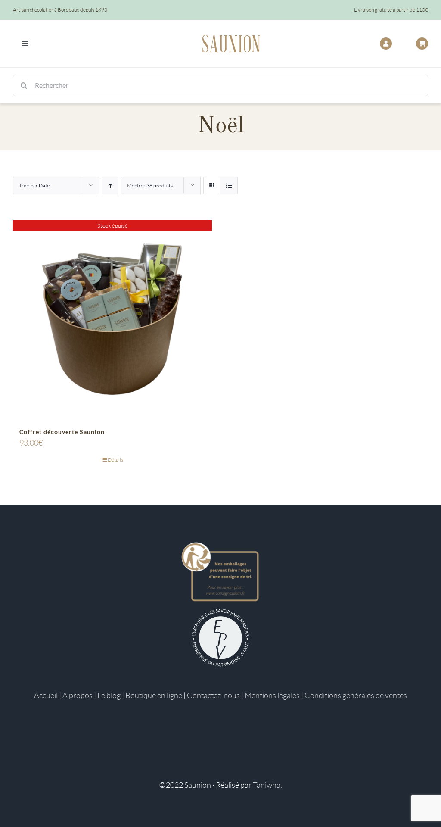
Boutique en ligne (153, 695)
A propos (77, 695)
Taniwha (266, 785)
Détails (115, 459)
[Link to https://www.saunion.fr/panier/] (422, 43)
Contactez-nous (213, 695)
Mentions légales (272, 695)
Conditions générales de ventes (355, 695)
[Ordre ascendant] (110, 185)
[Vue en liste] (228, 185)
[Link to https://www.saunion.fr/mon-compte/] (386, 43)
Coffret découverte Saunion (62, 431)
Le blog (109, 695)
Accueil (46, 695)
